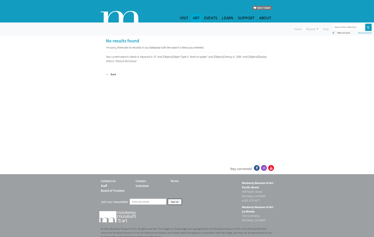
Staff (104, 186)
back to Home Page (119, 17)
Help (326, 29)
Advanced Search (365, 33)
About (265, 17)
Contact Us (108, 181)
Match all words (343, 33)
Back (113, 74)
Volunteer (142, 186)
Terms (174, 181)
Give (264, 7)
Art (196, 17)
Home (298, 29)
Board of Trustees (112, 190)
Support (246, 17)
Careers (141, 181)
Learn (227, 17)
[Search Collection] (368, 27)
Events (210, 17)
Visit (184, 17)
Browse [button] (311, 29)
